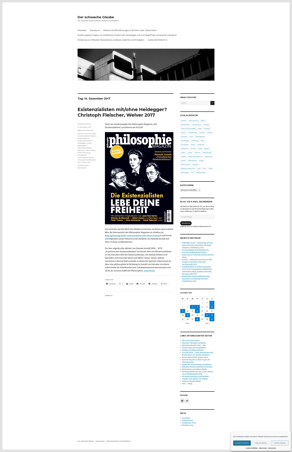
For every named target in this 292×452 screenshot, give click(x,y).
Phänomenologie (84, 153)
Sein (79, 162)
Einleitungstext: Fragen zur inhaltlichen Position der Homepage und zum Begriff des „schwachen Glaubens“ (127, 35)
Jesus (193, 144)
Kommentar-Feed (189, 423)
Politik (201, 160)
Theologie (185, 172)
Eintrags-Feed (187, 420)
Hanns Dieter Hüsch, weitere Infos (195, 357)
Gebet (183, 132)
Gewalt (202, 132)
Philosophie (192, 160)
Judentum (185, 148)
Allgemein (81, 130)
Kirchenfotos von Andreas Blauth (194, 369)
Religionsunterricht (188, 168)
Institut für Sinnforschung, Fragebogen (197, 364)
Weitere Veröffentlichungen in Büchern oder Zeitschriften (130, 30)
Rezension (90, 130)
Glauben (184, 136)
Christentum (196, 125)
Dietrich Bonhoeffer (188, 129)
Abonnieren (185, 223)
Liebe (183, 152)
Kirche (193, 148)
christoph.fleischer (84, 124)
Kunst (200, 148)
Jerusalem (185, 144)
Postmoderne (83, 157)
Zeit (88, 162)
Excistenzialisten (84, 136)
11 (182, 311)
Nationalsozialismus (195, 156)
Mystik (183, 156)
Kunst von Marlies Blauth (191, 381)
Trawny (84, 162)
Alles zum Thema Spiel (190, 341)
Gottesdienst (200, 136)
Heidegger (82, 143)
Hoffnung (195, 140)
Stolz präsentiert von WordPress (119, 441)
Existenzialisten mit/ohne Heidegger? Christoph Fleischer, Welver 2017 (122, 112)
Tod (192, 172)
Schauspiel (82, 160)
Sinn (204, 168)
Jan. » (208, 323)
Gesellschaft (192, 132)
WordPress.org (187, 425)
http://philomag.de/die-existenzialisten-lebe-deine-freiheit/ (133, 235)
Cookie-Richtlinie (252, 448)
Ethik (200, 129)
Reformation (185, 164)
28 (197, 319)
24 (212, 315)
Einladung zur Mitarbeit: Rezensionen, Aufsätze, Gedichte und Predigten (111, 40)
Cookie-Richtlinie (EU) (157, 40)
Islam (202, 140)
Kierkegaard (82, 145)
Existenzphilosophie (85, 141)
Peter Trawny (90, 150)
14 (197, 311)
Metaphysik (207, 152)
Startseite (82, 30)
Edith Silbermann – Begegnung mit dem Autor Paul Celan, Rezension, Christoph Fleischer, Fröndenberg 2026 (197, 245)
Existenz (93, 136)
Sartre (91, 157)
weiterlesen (149, 270)
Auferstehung (194, 121)
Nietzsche (81, 150)
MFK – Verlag (187, 384)
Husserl (89, 143)
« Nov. (187, 323)
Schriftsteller (91, 160)
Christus (206, 125)
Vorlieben (279, 443)
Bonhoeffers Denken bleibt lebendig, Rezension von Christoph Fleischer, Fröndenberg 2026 (196, 278)
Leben (206, 148)
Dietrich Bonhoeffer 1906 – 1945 (194, 345)
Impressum (263, 448)
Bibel (203, 121)
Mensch (197, 152)
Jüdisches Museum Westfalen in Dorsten (197, 367)
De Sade (92, 133)
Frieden (207, 129)
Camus (86, 133)
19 (187, 315)
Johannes (200, 144)
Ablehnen (260, 443)
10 (212, 307)
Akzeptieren (242, 443)
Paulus (183, 160)
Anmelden (186, 418)
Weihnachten (201, 172)
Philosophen (82, 155)
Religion (196, 164)
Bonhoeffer (185, 125)
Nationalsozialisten (84, 148)
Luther (190, 152)
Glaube (209, 132)
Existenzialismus (83, 138)
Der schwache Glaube (96, 17)
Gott (191, 136)
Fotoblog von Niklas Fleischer (193, 350)
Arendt (80, 133)
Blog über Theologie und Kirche (194, 343)
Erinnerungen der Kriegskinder (194, 348)
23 (207, 315)
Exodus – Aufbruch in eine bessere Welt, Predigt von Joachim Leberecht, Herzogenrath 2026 (197, 262)
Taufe (210, 168)
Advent (183, 121)
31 (212, 319)
